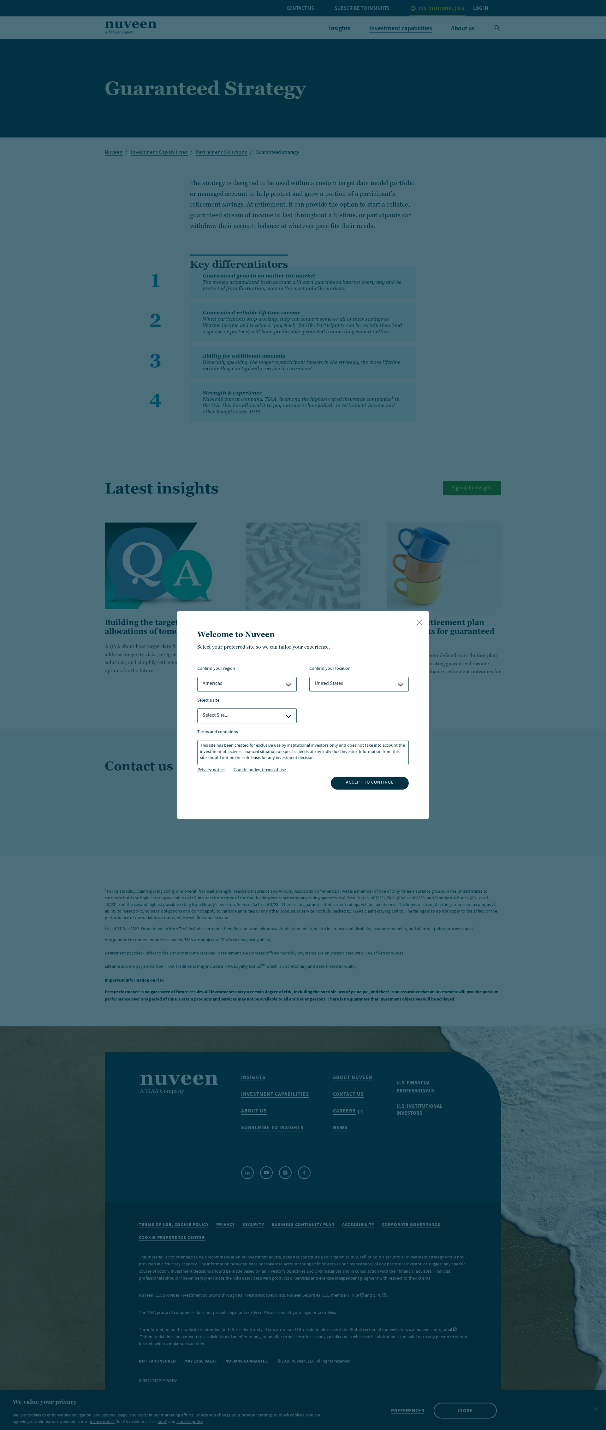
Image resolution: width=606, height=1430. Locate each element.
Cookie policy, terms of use (260, 769)
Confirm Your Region (216, 669)
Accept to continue (370, 782)
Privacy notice (211, 769)
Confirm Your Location (330, 669)
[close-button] (419, 623)
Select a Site (208, 700)
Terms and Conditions (217, 732)
